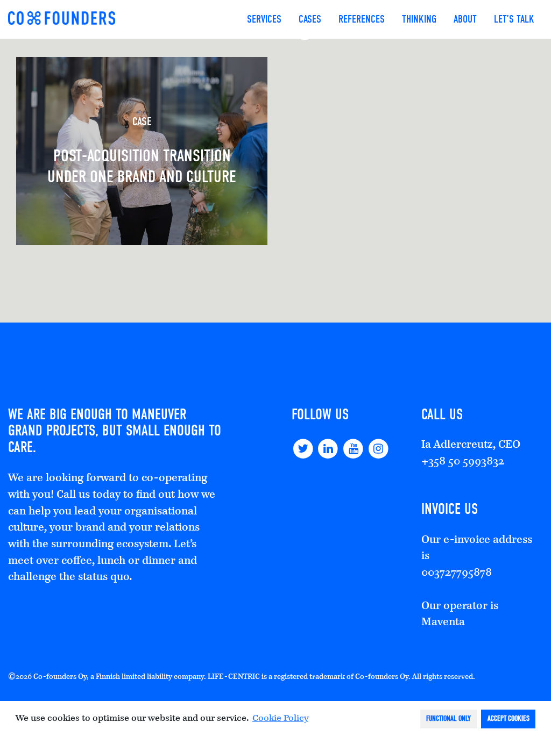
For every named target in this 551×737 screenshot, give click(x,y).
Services (264, 19)
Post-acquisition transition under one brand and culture (141, 151)
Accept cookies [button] (508, 718)
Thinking (419, 19)
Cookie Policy (280, 718)
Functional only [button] (448, 718)
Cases (310, 19)
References (361, 19)
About (465, 19)
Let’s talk (514, 19)
